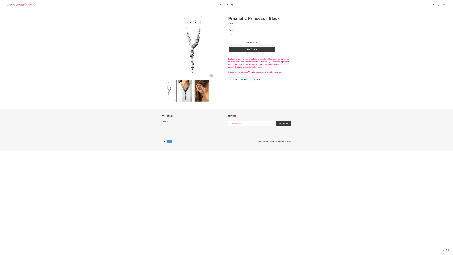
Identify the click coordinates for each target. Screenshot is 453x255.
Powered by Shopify (284, 141)
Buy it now (252, 49)
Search (165, 121)
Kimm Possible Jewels (270, 141)
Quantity (232, 30)
